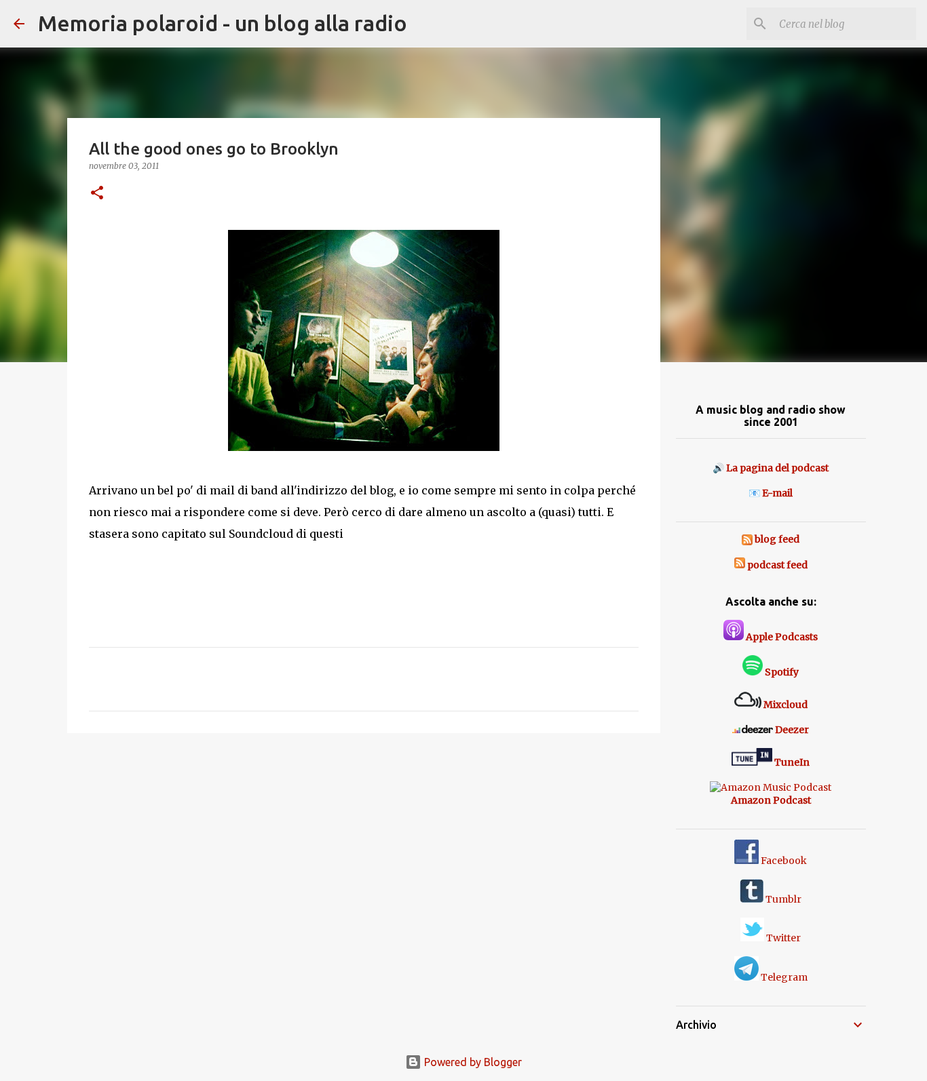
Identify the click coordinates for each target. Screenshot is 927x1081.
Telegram (783, 977)
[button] (97, 193)
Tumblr (782, 899)
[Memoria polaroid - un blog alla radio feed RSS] (748, 539)
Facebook (783, 860)
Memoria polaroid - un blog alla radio (222, 23)
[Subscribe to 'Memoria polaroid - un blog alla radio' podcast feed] (739, 565)
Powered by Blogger (471, 1062)
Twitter (782, 938)
